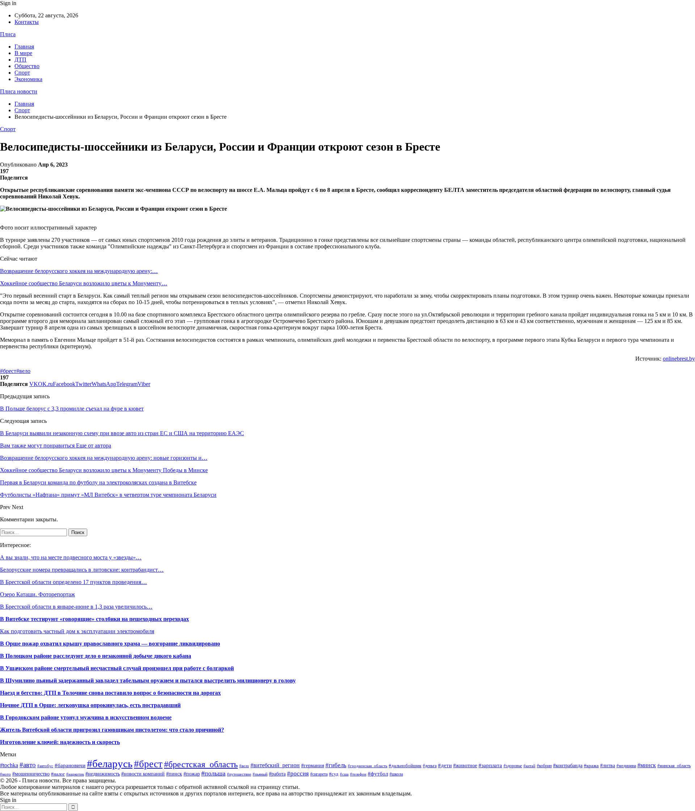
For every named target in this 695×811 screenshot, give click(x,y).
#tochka (9, 765)
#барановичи (70, 765)
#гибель (335, 765)
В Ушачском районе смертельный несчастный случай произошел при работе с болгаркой (117, 668)
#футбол (378, 774)
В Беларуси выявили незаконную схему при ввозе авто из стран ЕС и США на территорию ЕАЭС (122, 433)
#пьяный (260, 774)
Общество (26, 66)
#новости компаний (143, 774)
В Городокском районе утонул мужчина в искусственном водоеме (86, 717)
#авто (28, 765)
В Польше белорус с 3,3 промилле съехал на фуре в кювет (72, 409)
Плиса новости (18, 91)
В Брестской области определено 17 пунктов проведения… (73, 582)
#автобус (45, 766)
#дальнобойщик (405, 765)
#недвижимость (102, 774)
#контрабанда (567, 765)
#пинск (174, 774)
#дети (445, 765)
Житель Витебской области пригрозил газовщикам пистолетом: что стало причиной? (112, 730)
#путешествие (239, 774)
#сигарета (319, 774)
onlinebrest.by (679, 359)
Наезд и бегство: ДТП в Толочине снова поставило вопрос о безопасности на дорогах (110, 693)
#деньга (430, 765)
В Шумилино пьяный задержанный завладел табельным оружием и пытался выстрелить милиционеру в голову (148, 680)
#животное (465, 765)
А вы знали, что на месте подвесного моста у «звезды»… (71, 557)
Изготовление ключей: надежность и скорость (60, 742)
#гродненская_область (367, 766)
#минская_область (674, 765)
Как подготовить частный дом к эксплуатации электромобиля (77, 631)
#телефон (358, 774)
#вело (23, 371)
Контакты (26, 22)
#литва (607, 765)
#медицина (626, 765)
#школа (396, 774)
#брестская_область (201, 764)
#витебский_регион (275, 765)
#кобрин (544, 765)
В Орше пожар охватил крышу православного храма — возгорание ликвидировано (110, 643)
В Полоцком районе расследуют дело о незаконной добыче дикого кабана (95, 656)
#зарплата (490, 765)
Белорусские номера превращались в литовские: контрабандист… (82, 570)
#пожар (192, 774)
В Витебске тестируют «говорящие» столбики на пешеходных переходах (94, 619)
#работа (277, 774)
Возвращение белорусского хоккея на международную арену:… (79, 271)
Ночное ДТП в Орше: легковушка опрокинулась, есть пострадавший (90, 705)
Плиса (8, 34)
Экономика (28, 79)
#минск (646, 765)
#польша (213, 773)
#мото (5, 774)
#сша (344, 774)
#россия (298, 773)
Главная (24, 46)
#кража (591, 765)
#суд (333, 774)
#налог (58, 774)
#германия (312, 765)
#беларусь (109, 763)
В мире (23, 53)
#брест (8, 371)
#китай (529, 766)
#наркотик (75, 774)
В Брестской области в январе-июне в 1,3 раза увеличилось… (76, 607)
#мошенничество (31, 774)
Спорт (22, 73)
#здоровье (513, 765)
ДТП (20, 59)
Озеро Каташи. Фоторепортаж (37, 594)
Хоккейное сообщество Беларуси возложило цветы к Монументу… (83, 283)
